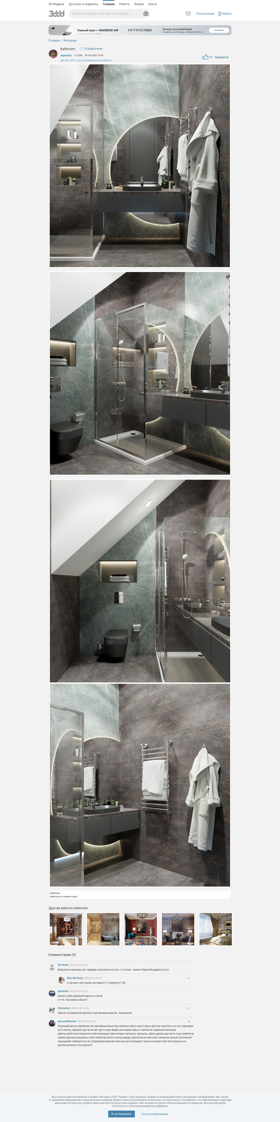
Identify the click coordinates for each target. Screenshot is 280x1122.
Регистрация (205, 13)
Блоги (152, 4)
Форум (139, 4)
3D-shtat (63, 964)
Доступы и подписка (83, 4)
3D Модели (56, 4)
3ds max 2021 (67, 60)
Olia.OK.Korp (75, 978)
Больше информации (155, 1114)
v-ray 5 (79, 60)
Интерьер (70, 40)
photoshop (89, 60)
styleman (66, 55)
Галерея (109, 4)
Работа (124, 4)
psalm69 (63, 991)
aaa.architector (67, 1021)
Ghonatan (64, 1008)
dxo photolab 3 (104, 60)
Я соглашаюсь (121, 1114)
